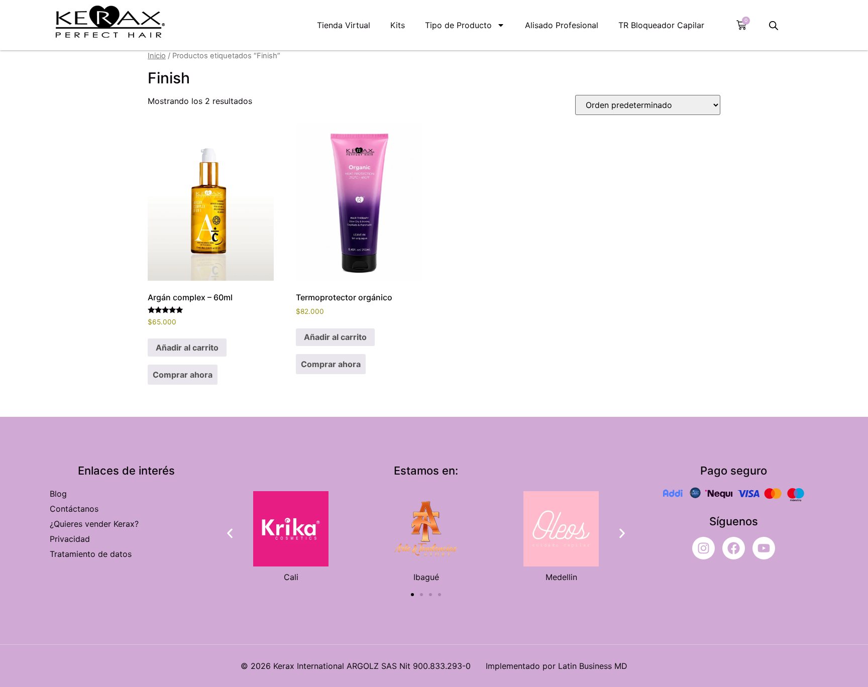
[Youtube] (763, 548)
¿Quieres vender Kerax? (94, 524)
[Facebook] (733, 548)
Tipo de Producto (458, 25)
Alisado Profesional (561, 25)
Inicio (157, 55)
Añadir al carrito (187, 347)
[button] (230, 533)
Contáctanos (74, 509)
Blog (58, 494)
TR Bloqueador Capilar (661, 25)
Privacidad (70, 539)
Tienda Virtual (343, 25)
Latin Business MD (592, 666)
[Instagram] (703, 548)
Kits (397, 25)
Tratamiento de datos (91, 554)
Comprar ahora (182, 375)
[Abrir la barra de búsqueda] (774, 25)
